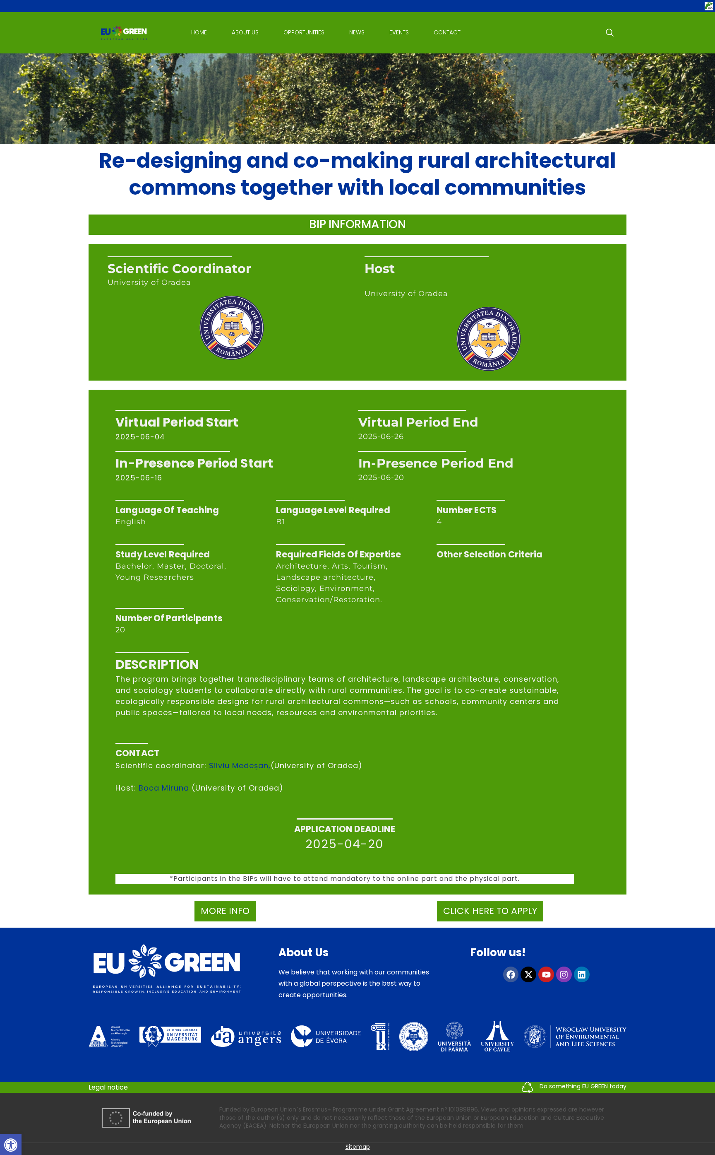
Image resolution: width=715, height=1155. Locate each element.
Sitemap (358, 1147)
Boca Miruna (164, 788)
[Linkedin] (582, 974)
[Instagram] (564, 974)
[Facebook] (511, 974)
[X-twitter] (528, 974)
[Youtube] (546, 974)
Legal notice (108, 1087)
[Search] (610, 33)
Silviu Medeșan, (240, 765)
